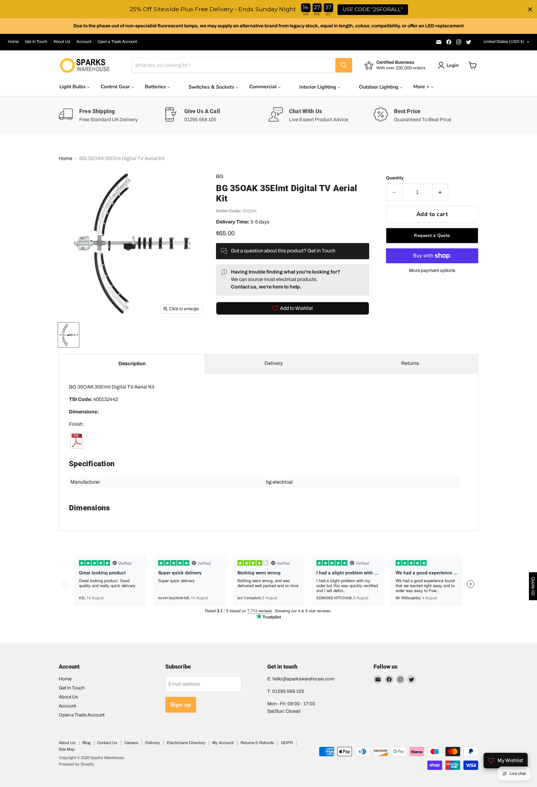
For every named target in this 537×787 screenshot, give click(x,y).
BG (219, 176)
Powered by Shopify (76, 764)
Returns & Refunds (257, 743)
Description (132, 363)
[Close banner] (530, 9)
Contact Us (107, 743)
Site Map (67, 749)
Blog (86, 743)
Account (83, 41)
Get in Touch (321, 250)
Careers (131, 743)
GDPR (287, 743)
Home (13, 41)
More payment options (432, 270)
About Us (61, 41)
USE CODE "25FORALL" (373, 9)
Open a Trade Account (117, 41)
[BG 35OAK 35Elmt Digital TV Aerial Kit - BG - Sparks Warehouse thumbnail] (68, 335)
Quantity (395, 178)
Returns (410, 363)
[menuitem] (74, 86)
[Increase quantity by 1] (440, 192)
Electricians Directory (186, 743)
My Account (223, 743)
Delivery (273, 363)
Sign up (180, 704)
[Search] (343, 65)
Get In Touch (36, 41)
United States (504, 41)
